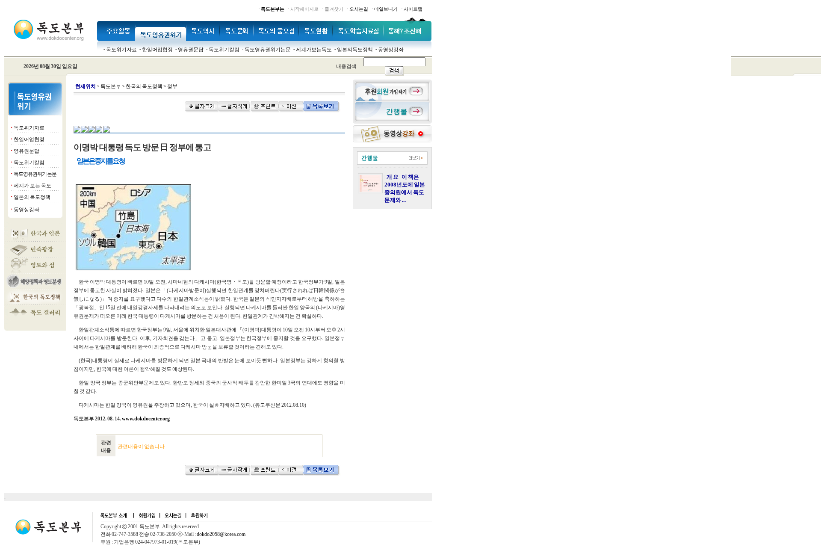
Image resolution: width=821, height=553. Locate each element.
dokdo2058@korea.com (221, 534)
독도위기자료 (121, 50)
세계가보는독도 (314, 50)
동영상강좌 (391, 50)
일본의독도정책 (355, 50)
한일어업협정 (157, 50)
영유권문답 (191, 50)
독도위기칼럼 (224, 50)
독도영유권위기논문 (268, 50)
